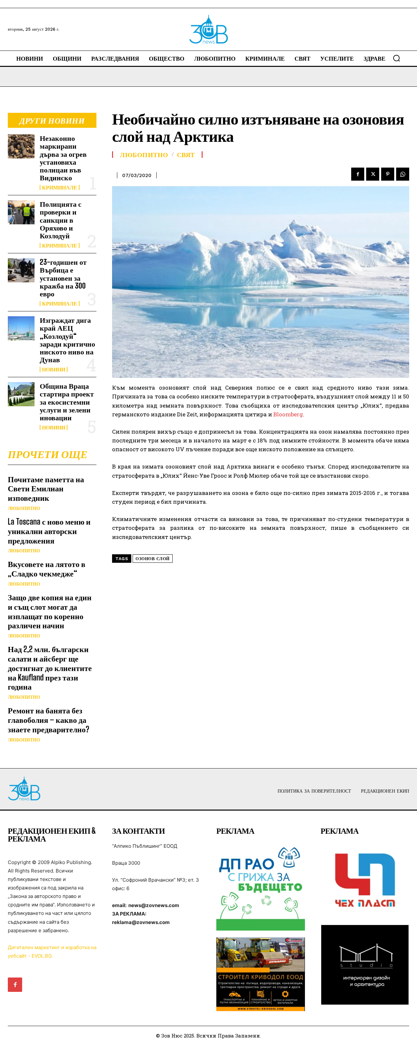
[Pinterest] (387, 174)
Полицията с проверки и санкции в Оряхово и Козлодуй (60, 220)
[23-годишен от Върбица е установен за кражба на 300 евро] (21, 270)
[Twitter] (372, 174)
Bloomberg (288, 414)
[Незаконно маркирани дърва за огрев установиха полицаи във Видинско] (21, 146)
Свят (186, 154)
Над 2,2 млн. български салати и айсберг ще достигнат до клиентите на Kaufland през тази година (50, 667)
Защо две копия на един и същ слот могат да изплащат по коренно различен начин (50, 611)
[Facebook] (357, 174)
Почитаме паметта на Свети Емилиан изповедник (46, 488)
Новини (53, 369)
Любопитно (24, 508)
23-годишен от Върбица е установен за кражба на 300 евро (63, 278)
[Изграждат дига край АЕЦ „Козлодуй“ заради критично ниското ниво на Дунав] (21, 328)
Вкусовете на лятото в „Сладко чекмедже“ (46, 568)
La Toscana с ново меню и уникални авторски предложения (49, 531)
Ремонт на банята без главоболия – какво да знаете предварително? (48, 720)
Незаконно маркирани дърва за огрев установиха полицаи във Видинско (63, 158)
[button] (396, 58)
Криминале (59, 187)
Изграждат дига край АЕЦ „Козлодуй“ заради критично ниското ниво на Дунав (67, 340)
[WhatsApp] (402, 174)
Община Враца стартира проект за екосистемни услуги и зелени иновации (67, 401)
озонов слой (153, 558)
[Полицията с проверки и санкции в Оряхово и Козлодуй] (21, 212)
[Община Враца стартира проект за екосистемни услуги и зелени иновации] (21, 394)
